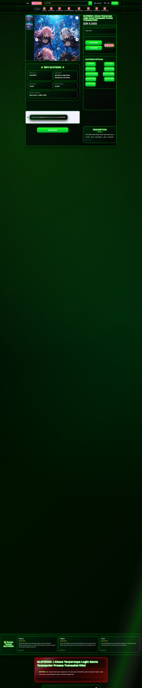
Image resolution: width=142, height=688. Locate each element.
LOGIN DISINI (94, 48)
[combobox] (66, 3)
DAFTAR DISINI (93, 42)
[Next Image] (77, 40)
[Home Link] (36, 3)
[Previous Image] (36, 40)
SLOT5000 (52, 130)
